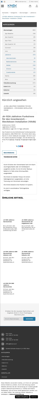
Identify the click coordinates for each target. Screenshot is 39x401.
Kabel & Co (19, 86)
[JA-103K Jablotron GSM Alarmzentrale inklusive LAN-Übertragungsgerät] (10, 241)
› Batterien (4, 366)
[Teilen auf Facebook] (20, 146)
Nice (20, 79)
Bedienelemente (20, 61)
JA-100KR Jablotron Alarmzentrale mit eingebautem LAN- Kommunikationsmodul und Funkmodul (28, 223)
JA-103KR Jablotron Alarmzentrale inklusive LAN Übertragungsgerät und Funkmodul (28, 255)
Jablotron (33, 12)
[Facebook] (1, 2)
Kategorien (14, 12)
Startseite (5, 12)
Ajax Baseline (20, 33)
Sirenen (20, 68)
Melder (20, 65)
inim (20, 51)
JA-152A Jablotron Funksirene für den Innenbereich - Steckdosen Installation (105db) (18, 108)
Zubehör (19, 93)
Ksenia (20, 76)
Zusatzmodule (20, 72)
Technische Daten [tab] (10, 157)
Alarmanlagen (24, 12)
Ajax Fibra (20, 40)
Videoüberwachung (19, 83)
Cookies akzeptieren (22, 396)
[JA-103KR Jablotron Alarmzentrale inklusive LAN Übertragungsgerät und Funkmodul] (29, 241)
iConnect (20, 47)
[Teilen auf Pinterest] (22, 146)
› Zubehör (4, 369)
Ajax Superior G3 (20, 44)
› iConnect (4, 377)
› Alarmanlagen (5, 356)
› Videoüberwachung (7, 359)
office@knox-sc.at (11, 344)
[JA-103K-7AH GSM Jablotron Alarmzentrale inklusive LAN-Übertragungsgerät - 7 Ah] (10, 273)
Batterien (19, 90)
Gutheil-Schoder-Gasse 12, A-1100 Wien (18, 348)
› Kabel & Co (4, 362)
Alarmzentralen (20, 58)
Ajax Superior (20, 37)
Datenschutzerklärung (16, 394)
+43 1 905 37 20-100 (12, 340)
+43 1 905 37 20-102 (12, 335)
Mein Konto (34, 1)
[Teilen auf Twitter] (18, 146)
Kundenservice (21, 1)
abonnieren (29, 319)
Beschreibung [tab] (9, 153)
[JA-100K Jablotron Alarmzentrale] (10, 210)
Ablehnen (34, 396)
